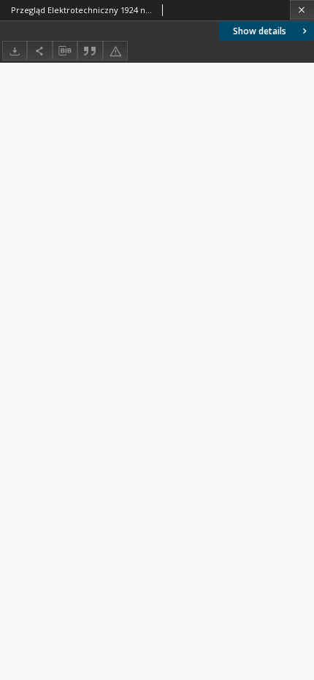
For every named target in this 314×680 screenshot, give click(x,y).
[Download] (14, 51)
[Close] (302, 10)
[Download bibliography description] (65, 51)
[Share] (39, 51)
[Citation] (89, 51)
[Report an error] (115, 51)
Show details (259, 31)
